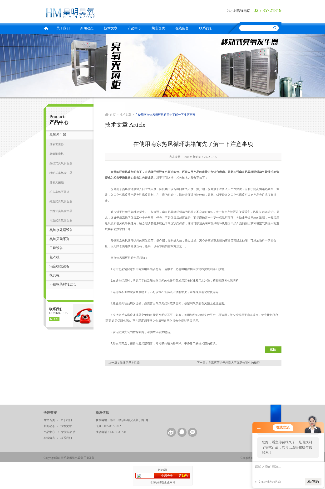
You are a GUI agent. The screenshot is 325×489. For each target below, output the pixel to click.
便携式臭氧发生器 (60, 211)
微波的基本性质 (130, 362)
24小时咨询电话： (240, 11)
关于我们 (63, 28)
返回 (273, 349)
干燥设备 (56, 248)
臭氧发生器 (57, 135)
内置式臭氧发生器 (60, 220)
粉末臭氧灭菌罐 (59, 192)
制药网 (162, 470)
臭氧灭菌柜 (56, 182)
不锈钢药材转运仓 (62, 284)
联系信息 (102, 412)
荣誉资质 (158, 28)
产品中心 (134, 28)
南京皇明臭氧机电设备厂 (102, 11)
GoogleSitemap (249, 457)
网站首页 (49, 420)
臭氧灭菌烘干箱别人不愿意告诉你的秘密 (234, 362)
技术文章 (110, 28)
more (54, 319)
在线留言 (182, 28)
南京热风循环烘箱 (250, 172)
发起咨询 (313, 481)
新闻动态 (87, 28)
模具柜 (54, 275)
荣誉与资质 (68, 432)
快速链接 (50, 412)
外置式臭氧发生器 (60, 201)
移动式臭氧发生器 (60, 173)
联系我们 (205, 28)
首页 (46, 28)
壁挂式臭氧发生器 (60, 163)
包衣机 (54, 257)
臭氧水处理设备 (61, 230)
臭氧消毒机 (56, 153)
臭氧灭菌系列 (59, 239)
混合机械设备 (59, 266)
